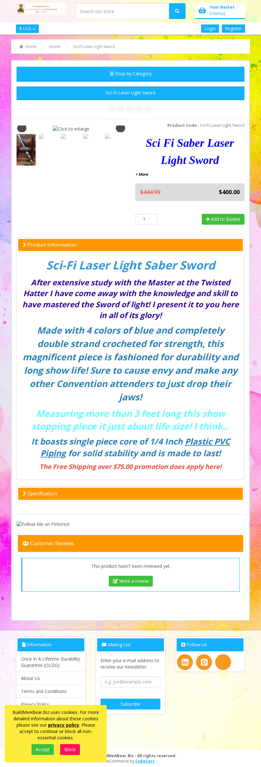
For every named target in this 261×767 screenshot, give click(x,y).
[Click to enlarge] (71, 129)
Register (233, 28)
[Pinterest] (204, 662)
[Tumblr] (223, 662)
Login (210, 28)
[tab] (130, 245)
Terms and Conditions (44, 691)
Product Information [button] (51, 244)
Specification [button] (41, 493)
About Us (30, 678)
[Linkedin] (185, 662)
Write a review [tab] (133, 581)
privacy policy (63, 725)
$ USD (25, 28)
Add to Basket (225, 219)
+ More (141, 174)
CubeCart (144, 761)
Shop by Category (133, 74)
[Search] (177, 11)
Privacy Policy (35, 704)
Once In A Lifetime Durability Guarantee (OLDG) (50, 662)
